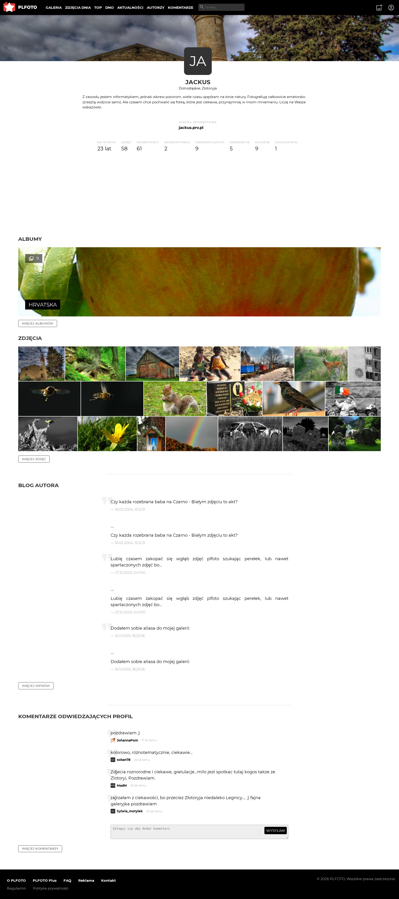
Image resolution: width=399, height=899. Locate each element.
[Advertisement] (199, 201)
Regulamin (16, 888)
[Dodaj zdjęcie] (379, 7)
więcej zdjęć (34, 459)
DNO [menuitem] (109, 7)
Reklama (86, 880)
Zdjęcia (30, 338)
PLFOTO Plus (45, 880)
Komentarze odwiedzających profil (75, 716)
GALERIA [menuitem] (54, 7)
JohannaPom (127, 740)
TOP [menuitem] (98, 7)
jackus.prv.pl (191, 127)
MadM (122, 785)
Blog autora (38, 485)
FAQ (67, 880)
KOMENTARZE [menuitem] (180, 7)
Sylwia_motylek (130, 811)
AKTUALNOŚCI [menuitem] (130, 7)
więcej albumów (37, 323)
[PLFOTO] (20, 7)
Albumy (30, 239)
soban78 (123, 760)
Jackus (197, 82)
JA (198, 61)
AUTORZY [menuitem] (155, 7)
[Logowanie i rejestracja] (391, 7)
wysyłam (275, 830)
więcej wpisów (36, 686)
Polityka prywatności (51, 888)
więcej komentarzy (40, 848)
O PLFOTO (16, 880)
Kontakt (108, 880)
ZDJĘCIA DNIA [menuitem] (78, 7)
